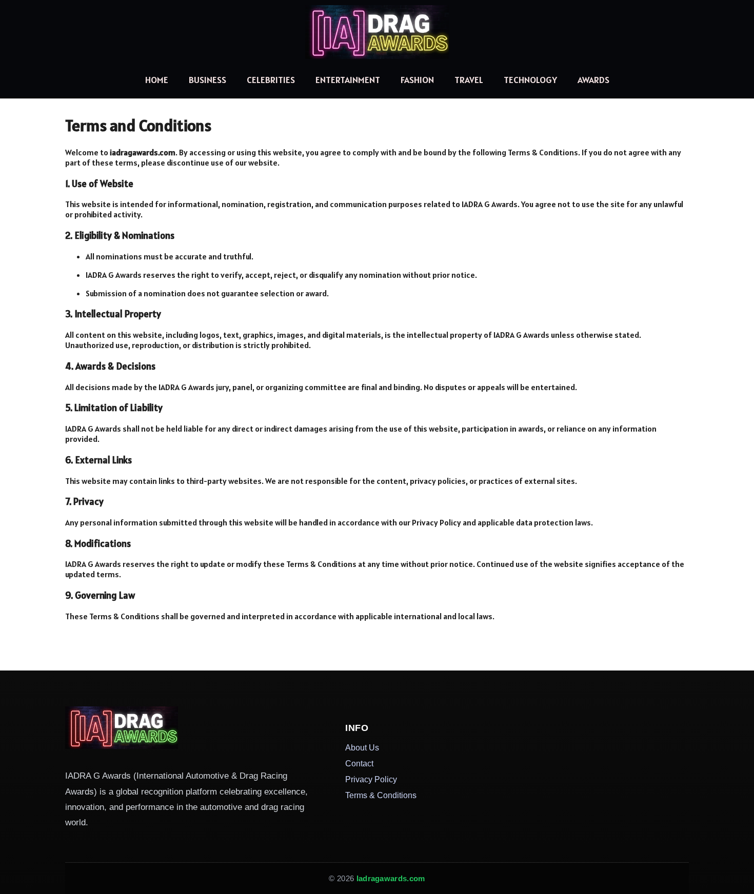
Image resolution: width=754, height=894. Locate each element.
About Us (362, 747)
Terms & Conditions (380, 795)
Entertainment (347, 80)
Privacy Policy (371, 779)
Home (156, 80)
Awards (593, 80)
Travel (468, 80)
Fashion (417, 80)
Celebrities (271, 80)
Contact (359, 763)
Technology (530, 80)
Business (207, 80)
